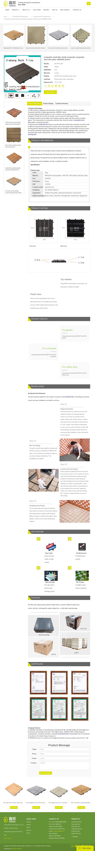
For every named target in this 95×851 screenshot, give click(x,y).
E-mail (34, 758)
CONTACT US (77, 10)
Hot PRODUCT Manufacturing (20, 16)
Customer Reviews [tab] (61, 103)
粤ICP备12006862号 (17, 848)
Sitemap (75, 836)
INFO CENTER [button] (64, 10)
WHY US (54, 10)
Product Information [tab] (34, 103)
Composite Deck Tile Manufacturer (42, 16)
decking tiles (32, 134)
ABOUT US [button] (25, 10)
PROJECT (46, 10)
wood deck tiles (63, 734)
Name (34, 749)
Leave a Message (45, 773)
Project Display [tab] (48, 103)
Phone (34, 754)
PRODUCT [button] (15, 10)
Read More (14, 807)
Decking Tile (69, 397)
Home (5, 16)
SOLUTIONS (37, 10)
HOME (7, 10)
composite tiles (43, 124)
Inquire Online (50, 92)
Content (33, 763)
